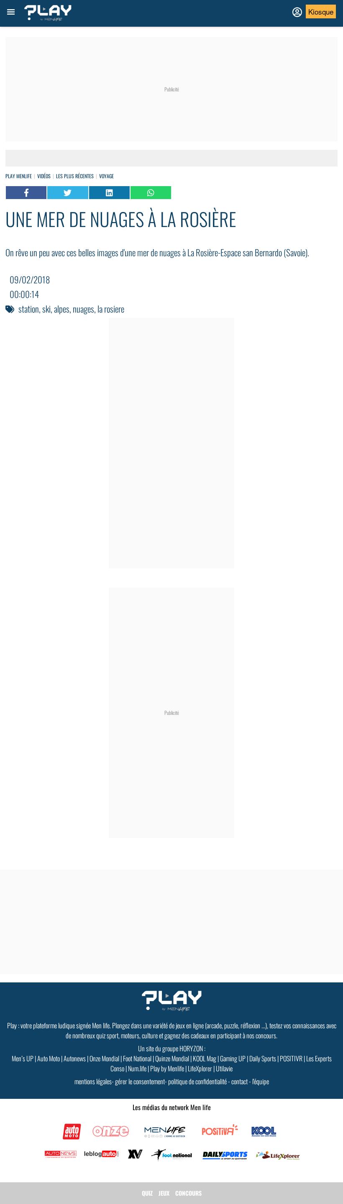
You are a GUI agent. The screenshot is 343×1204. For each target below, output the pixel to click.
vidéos (44, 175)
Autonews (75, 1058)
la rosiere (110, 308)
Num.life (137, 1068)
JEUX (164, 1193)
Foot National (137, 1058)
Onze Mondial (104, 1058)
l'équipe (260, 1081)
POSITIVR (291, 1058)
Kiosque (320, 11)
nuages (83, 308)
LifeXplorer (200, 1068)
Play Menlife (18, 175)
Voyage (106, 175)
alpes (61, 308)
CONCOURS (188, 1193)
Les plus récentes (75, 175)
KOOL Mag (204, 1058)
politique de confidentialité (197, 1081)
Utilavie (224, 1068)
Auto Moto (48, 1058)
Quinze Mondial (172, 1058)
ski (46, 308)
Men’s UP (22, 1058)
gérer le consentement (140, 1081)
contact (239, 1081)
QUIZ (147, 1193)
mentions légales (93, 1081)
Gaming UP (233, 1058)
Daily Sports (262, 1058)
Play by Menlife (167, 1068)
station (28, 308)
